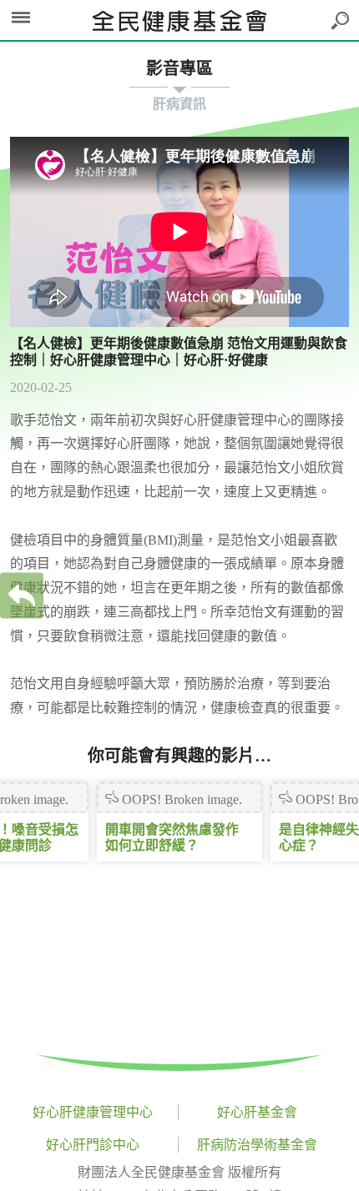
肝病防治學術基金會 (257, 1145)
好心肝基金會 (257, 1112)
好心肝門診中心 (92, 1145)
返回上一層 (21, 596)
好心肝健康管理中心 (93, 1112)
